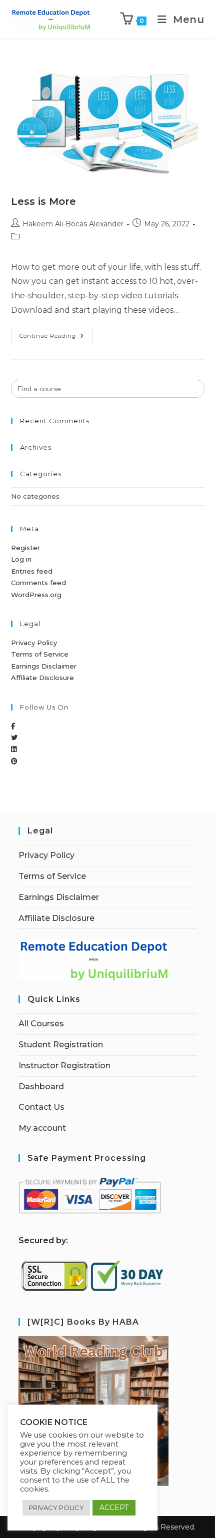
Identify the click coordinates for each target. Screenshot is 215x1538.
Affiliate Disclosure (42, 678)
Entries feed (31, 571)
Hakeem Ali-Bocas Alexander (73, 223)
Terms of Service (39, 654)
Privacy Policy (34, 643)
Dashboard (41, 1086)
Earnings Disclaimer (43, 666)
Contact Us (41, 1107)
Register (25, 548)
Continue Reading (56, 333)
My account (42, 1128)
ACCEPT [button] (114, 1507)
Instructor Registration (64, 1065)
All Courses (41, 1023)
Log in (21, 559)
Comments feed (38, 583)
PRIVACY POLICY (56, 1508)
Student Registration (60, 1044)
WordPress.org (36, 595)
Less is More (43, 201)
